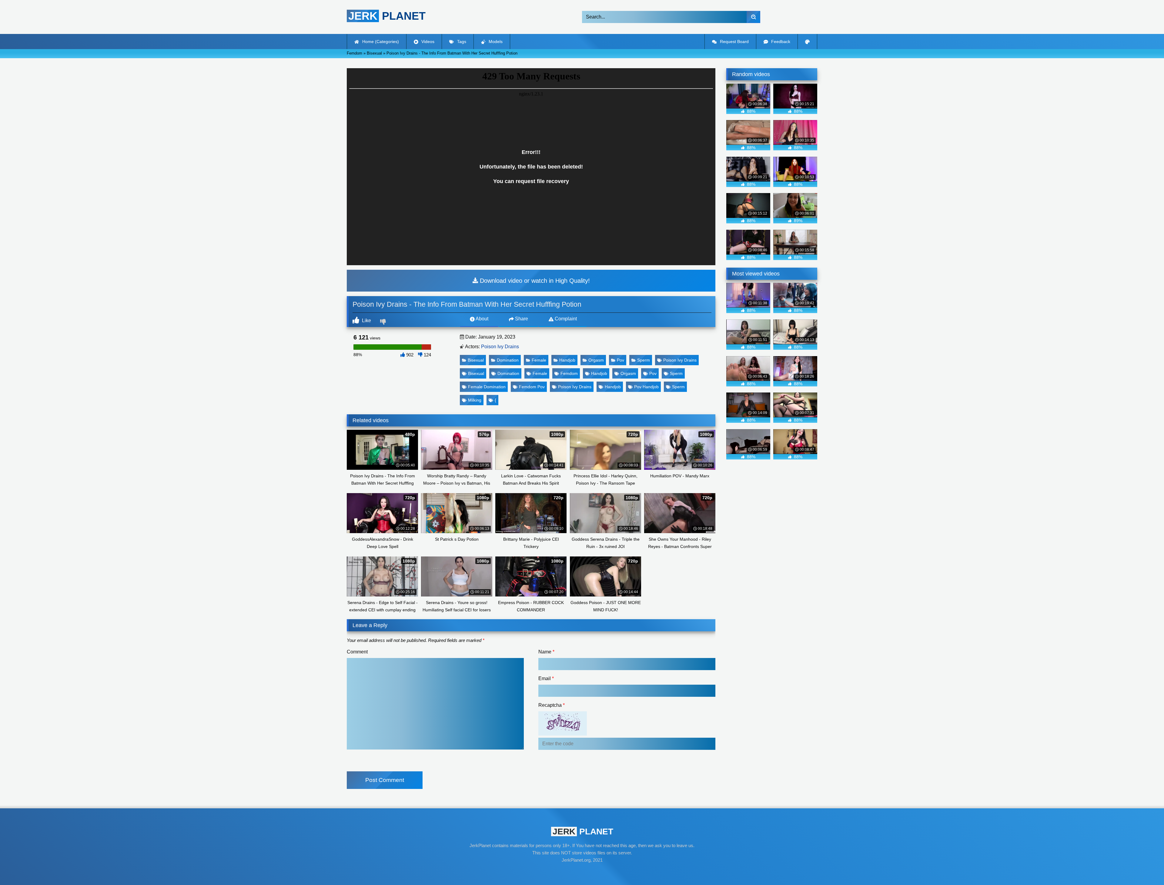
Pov (620, 360)
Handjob (567, 360)
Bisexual (476, 360)
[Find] (753, 17)
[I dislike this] (383, 322)
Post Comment (384, 780)
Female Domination (487, 386)
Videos (427, 41)
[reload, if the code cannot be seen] (562, 733)
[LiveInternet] (582, 871)
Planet (387, 16)
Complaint (565, 318)
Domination (508, 360)
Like (366, 320)
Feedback (780, 41)
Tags (461, 41)
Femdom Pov (532, 386)
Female (539, 360)
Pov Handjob (646, 386)
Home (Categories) (380, 41)
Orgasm (596, 360)
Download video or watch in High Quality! (534, 280)
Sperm (643, 360)
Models (495, 41)
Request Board (734, 41)
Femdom (569, 373)
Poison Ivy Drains (500, 346)
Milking (474, 400)
